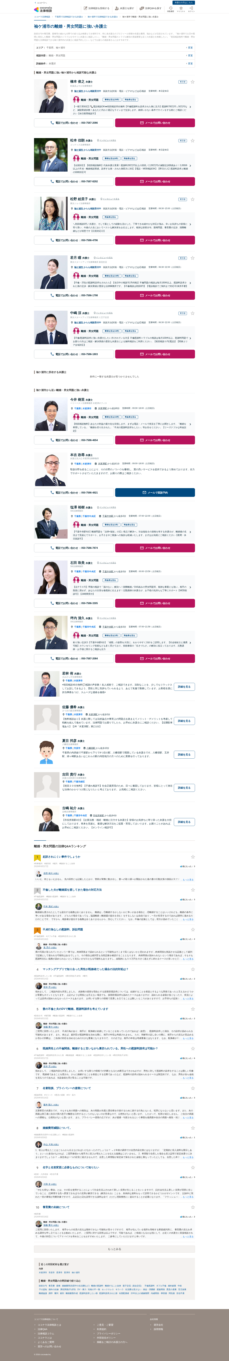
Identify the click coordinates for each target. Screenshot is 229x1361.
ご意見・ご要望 (105, 1324)
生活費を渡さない (133, 1289)
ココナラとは (45, 1337)
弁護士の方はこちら (184, 2)
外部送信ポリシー (106, 1337)
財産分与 (43, 1286)
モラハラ (120, 1289)
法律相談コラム (46, 1333)
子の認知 (43, 1289)
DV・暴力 (81, 1289)
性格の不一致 (94, 1289)
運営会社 (158, 1324)
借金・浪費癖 (149, 1289)
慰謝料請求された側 (108, 1293)
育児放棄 (182, 1289)
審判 (56, 1293)
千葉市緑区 (79, 781)
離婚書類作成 (72, 1293)
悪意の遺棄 (171, 1289)
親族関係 (161, 1289)
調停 (51, 1293)
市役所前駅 (99, 815)
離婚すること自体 (113, 1286)
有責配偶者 (124, 1293)
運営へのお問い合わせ (49, 1346)
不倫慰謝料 (150, 1286)
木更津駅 (102, 408)
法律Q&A (42, 1329)
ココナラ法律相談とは (49, 1324)
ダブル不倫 (161, 1286)
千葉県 (77, 408)
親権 (58, 1286)
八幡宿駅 (91, 748)
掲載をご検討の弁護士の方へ (112, 1342)
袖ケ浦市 (79, 91)
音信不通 (180, 1293)
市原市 (77, 748)
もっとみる (114, 1249)
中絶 (180, 1286)
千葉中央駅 (108, 516)
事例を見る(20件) (112, 100)
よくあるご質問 (46, 1342)
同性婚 (172, 1293)
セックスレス (108, 1289)
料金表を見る (130, 100)
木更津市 (87, 408)
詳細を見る (184, 686)
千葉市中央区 (89, 516)
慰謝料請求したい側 (88, 1293)
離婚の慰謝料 (97, 1286)
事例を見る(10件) (112, 417)
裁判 (62, 1293)
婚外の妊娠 (54, 1289)
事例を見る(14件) (112, 276)
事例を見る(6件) (111, 158)
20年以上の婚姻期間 (140, 1293)
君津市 (59, 1272)
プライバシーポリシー (108, 1333)
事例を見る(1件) (111, 525)
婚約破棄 (172, 1286)
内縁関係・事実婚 (159, 1293)
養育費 (52, 1286)
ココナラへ (42, 3)
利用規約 (101, 1329)
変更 (190, 47)
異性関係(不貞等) (68, 1289)
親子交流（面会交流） (133, 1286)
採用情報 (158, 1329)
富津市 (67, 1272)
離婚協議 (43, 1293)
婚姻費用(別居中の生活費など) (76, 1286)
